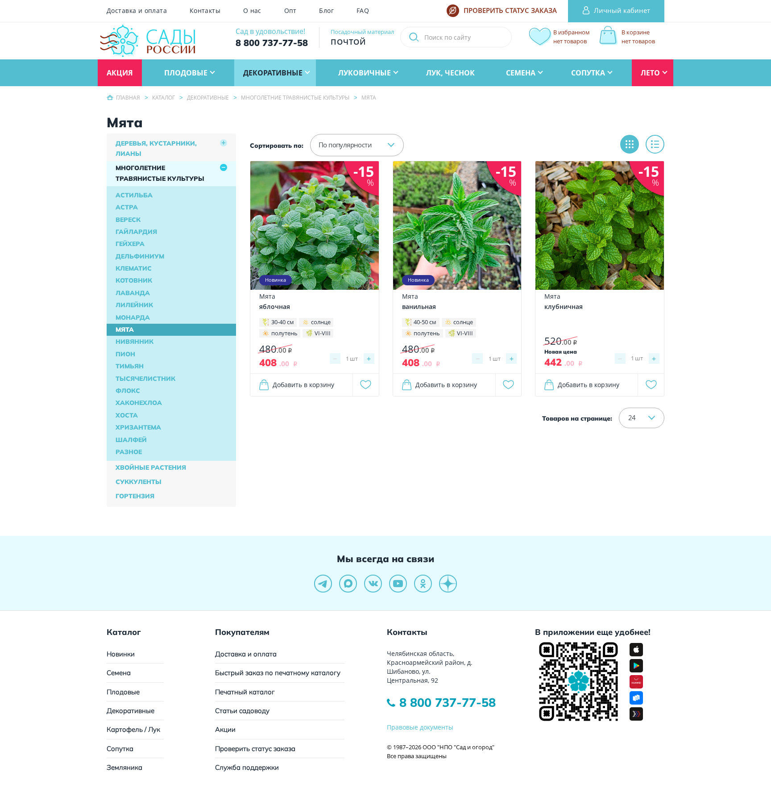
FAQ (362, 11)
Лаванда (133, 293)
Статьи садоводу (242, 710)
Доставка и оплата (137, 11)
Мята (125, 329)
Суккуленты (139, 482)
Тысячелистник (145, 379)
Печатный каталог (245, 692)
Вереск (128, 220)
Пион (125, 354)
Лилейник (134, 305)
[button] (357, 145)
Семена (119, 672)
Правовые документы (420, 727)
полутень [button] (284, 333)
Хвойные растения (151, 467)
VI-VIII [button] (323, 333)
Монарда (133, 317)
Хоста (127, 415)
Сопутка (120, 748)
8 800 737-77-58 (447, 702)
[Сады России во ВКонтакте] (373, 584)
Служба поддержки (247, 767)
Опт (290, 11)
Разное (129, 452)
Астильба (134, 195)
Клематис (134, 268)
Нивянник (134, 342)
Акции (225, 729)
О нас (252, 11)
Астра (127, 207)
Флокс (128, 391)
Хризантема (138, 427)
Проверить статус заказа (255, 748)
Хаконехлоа (139, 403)
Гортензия (135, 496)
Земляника (124, 767)
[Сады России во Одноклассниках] (423, 584)
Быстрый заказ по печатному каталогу (277, 672)
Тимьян (130, 366)
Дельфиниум (140, 256)
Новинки (121, 654)
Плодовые (123, 692)
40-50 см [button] (425, 322)
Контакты (205, 11)
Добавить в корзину (303, 384)
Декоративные (130, 710)
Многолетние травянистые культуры (160, 173)
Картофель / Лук (133, 729)
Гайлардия (136, 232)
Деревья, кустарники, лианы (156, 148)
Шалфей (131, 440)
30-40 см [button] (282, 322)
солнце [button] (321, 322)
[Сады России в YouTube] (398, 584)
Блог (326, 11)
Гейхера (130, 244)
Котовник (134, 280)
